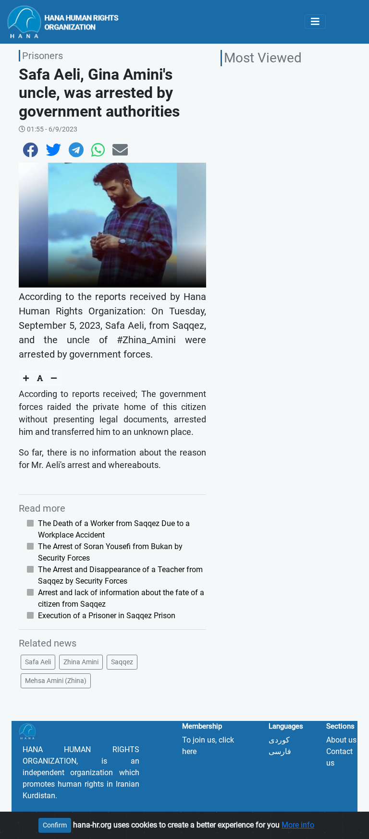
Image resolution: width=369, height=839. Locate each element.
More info (298, 824)
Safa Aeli (38, 662)
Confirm (55, 825)
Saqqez (122, 662)
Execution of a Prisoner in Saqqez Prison (106, 615)
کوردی (279, 739)
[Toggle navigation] (315, 21)
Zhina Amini (80, 662)
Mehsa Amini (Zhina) (55, 680)
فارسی (280, 751)
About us (341, 739)
